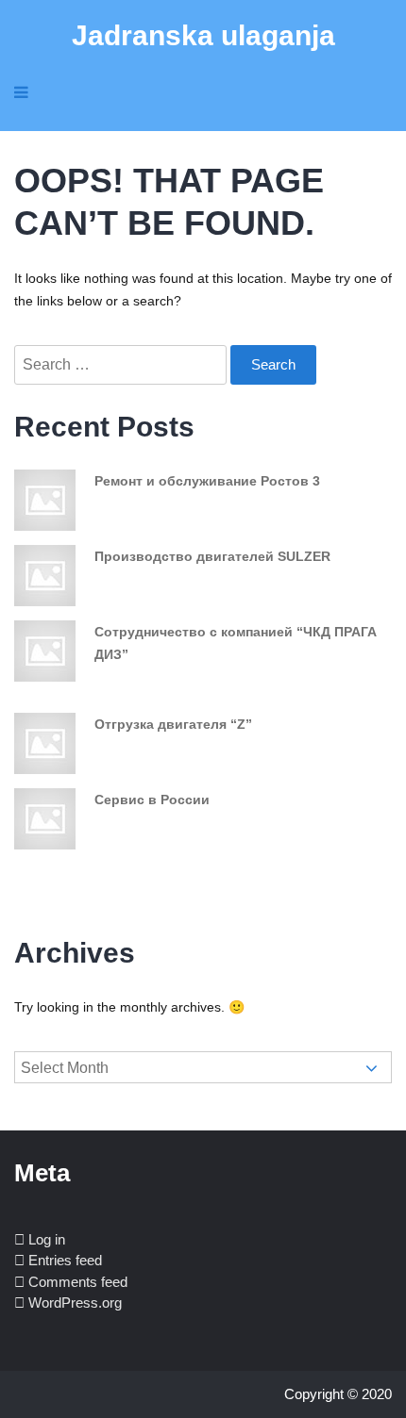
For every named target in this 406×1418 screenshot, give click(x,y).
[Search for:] (122, 364)
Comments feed (77, 1282)
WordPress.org (75, 1302)
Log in (46, 1239)
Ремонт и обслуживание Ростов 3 (207, 480)
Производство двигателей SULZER (212, 556)
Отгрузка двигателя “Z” (173, 724)
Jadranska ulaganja (203, 35)
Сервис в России (152, 799)
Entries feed (65, 1260)
